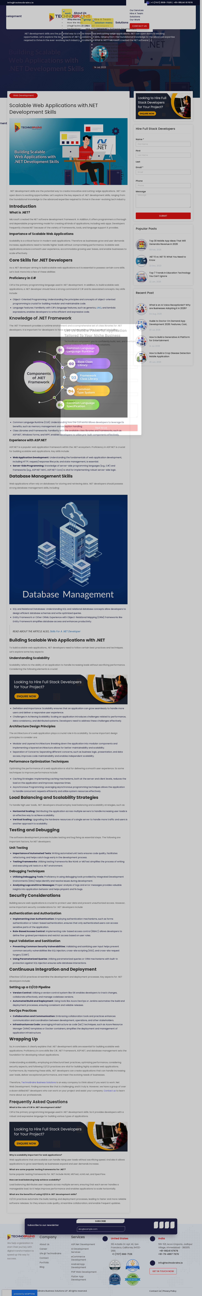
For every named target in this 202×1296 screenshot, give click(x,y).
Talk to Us (101, 427)
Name (68, 349)
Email (68, 376)
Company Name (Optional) (78, 363)
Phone (68, 390)
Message (69, 401)
